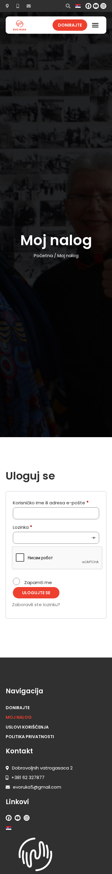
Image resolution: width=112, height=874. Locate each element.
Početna (43, 255)
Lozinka (34, 526)
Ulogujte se (36, 593)
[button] (95, 25)
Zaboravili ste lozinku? (36, 604)
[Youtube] (96, 6)
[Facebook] (88, 6)
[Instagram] (103, 6)
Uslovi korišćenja (27, 727)
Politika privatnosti (30, 737)
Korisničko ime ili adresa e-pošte (56, 502)
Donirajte (18, 708)
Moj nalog (19, 717)
